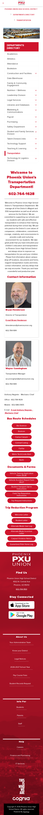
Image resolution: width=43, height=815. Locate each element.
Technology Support (16, 143)
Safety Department (16, 126)
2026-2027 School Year (20, 667)
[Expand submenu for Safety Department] (35, 126)
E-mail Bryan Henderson (16, 320)
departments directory (24, 15)
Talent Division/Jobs (16, 139)
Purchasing (12, 122)
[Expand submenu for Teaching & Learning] (35, 148)
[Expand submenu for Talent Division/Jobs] (35, 138)
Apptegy (26, 812)
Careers (20, 747)
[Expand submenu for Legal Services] (35, 100)
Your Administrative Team (20, 642)
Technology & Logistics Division (18, 159)
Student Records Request (20, 683)
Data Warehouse (15, 78)
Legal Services (14, 100)
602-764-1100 (21, 589)
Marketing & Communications (15, 110)
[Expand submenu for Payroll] (35, 117)
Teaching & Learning (16, 148)
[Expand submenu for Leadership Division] (35, 95)
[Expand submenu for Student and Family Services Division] (35, 131)
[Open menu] (3, 3)
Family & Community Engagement (17, 84)
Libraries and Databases (18, 105)
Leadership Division (16, 95)
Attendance (12, 64)
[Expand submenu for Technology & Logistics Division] (35, 158)
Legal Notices (20, 659)
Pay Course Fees (20, 675)
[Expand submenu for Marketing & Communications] (35, 110)
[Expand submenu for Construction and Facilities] (35, 73)
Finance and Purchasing (20, 755)
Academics (12, 54)
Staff (20, 723)
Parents (20, 715)
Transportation (23, 20)
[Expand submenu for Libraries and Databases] (35, 105)
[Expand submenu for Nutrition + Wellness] (35, 90)
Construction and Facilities (19, 73)
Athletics (11, 59)
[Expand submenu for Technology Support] (35, 143)
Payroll (10, 117)
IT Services (20, 763)
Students (20, 707)
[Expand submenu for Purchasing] (35, 122)
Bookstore (12, 68)
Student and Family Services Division (20, 132)
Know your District (20, 650)
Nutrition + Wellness (16, 90)
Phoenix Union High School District (21, 9)
